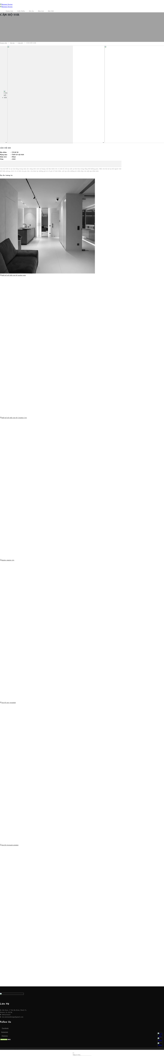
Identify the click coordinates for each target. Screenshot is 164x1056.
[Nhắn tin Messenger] (160, 1040)
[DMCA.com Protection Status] (5, 1040)
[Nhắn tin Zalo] (160, 1045)
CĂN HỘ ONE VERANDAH (61, 771)
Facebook (5, 1028)
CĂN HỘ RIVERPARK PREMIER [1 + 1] (61, 914)
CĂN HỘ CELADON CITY (61, 487)
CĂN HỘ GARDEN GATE (60, 344)
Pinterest (5, 1036)
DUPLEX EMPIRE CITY (60, 629)
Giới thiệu (21, 11)
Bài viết (51, 11)
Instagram (4, 1032)
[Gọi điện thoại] (160, 1035)
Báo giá (41, 11)
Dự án (31, 11)
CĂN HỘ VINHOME (61, 225)
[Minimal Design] (6, 4)
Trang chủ (9, 11)
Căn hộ (20, 43)
